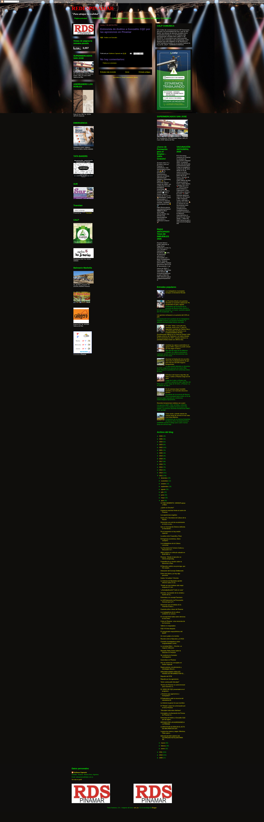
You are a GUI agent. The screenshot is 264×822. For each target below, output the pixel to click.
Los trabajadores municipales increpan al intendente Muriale (175, 292)
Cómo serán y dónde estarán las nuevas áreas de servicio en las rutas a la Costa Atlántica (178, 415)
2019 (161, 456)
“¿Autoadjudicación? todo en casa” (172, 590)
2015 (161, 467)
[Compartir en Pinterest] (142, 54)
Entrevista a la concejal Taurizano (171, 597)
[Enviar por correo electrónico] (134, 54)
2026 (161, 436)
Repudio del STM (166, 676)
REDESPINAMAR (93, 8)
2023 (161, 444)
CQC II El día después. (168, 628)
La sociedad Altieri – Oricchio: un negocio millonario (171, 647)
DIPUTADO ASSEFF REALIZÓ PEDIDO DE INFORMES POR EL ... (173, 672)
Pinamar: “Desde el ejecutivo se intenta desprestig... (171, 558)
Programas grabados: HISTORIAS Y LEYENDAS (152, 18)
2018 (161, 458)
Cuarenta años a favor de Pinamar (172, 609)
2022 (161, 447)
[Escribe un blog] (136, 54)
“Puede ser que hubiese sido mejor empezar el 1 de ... (172, 586)
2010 (161, 755)
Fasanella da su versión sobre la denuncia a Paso (171, 562)
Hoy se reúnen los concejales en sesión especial (171, 663)
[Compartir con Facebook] (140, 54)
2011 (161, 752)
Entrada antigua (144, 72)
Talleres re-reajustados (168, 626)
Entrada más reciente (108, 72)
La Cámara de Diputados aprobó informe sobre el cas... (171, 581)
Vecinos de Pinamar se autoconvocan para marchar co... (173, 685)
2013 (161, 473)
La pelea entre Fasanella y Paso (171, 536)
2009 (161, 758)
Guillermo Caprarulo (80, 772)
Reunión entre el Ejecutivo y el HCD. (172, 639)
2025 (161, 439)
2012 (161, 475)
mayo (163, 498)
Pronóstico (76, 354)
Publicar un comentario (110, 63)
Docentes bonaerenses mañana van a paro (171, 403)
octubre (163, 483)
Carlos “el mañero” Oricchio (170, 578)
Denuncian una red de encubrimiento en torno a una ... (173, 523)
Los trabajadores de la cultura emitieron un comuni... (170, 613)
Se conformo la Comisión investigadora (169, 656)
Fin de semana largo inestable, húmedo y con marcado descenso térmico (177, 390)
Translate (89, 213)
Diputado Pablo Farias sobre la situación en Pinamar (171, 651)
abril (162, 500)
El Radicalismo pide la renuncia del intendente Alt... (172, 699)
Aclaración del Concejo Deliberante (172, 571)
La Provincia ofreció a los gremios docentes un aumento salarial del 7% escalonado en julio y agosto (178, 302)
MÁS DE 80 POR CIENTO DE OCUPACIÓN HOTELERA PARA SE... (172, 737)
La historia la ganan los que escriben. (173, 703)
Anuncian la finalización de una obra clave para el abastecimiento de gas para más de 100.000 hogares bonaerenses (177, 361)
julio (162, 492)
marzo (163, 743)
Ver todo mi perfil (77, 779)
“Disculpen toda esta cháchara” (171, 710)
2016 (161, 464)
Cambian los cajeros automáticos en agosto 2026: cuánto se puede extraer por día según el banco (178, 346)
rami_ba (136, 807)
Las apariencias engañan (169, 515)
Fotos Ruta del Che (99, 18)
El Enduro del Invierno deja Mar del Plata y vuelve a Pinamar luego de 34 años (178, 376)
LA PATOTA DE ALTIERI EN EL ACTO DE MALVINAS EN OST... (173, 727)
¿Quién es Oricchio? (167, 507)
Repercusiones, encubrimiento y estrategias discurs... (171, 668)
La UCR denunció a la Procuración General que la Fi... (172, 601)
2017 (161, 461)
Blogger (154, 807)
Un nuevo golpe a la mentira (170, 636)
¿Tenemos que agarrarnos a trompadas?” (170, 694)
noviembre (164, 481)
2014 (161, 470)
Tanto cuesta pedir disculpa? (170, 682)
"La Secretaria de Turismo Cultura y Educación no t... (172, 548)
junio (162, 495)
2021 (161, 450)
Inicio (127, 72)
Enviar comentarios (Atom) (130, 77)
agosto (163, 489)
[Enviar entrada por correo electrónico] (130, 53)
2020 (161, 453)
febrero (163, 746)
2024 (161, 442)
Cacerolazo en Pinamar (168, 660)
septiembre (165, 486)
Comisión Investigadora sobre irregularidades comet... (170, 642)
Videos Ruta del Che (120, 18)
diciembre (164, 478)
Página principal (80, 18)
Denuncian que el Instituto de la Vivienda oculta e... (171, 605)
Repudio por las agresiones (170, 679)
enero (163, 748)
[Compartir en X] (138, 54)
